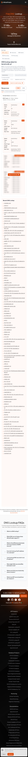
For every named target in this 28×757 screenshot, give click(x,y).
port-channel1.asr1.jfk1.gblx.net (11, 346)
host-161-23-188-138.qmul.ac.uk (12, 428)
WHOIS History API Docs (14, 714)
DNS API (14, 624)
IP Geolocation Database (14, 663)
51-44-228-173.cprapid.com (11, 353)
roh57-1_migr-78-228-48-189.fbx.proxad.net (14, 213)
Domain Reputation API (14, 622)
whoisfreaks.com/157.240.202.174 (12, 233)
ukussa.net (6, 361)
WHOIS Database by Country (14, 684)
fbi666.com (7, 334)
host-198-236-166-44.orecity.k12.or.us (13, 394)
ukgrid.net (6, 374)
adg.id (5, 278)
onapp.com (7, 379)
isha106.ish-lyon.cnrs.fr (9, 259)
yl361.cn (6, 363)
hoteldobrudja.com (8, 304)
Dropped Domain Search (14, 679)
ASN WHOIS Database (14, 671)
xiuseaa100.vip (7, 424)
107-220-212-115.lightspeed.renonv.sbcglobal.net (14, 298)
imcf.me (6, 414)
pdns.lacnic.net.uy (8, 210)
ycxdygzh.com (7, 453)
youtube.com (5, 79)
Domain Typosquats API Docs (14, 724)
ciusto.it (6, 205)
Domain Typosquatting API (14, 645)
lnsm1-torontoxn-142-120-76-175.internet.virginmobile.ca (14, 448)
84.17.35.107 (7, 381)
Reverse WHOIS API (14, 619)
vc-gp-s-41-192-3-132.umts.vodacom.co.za (14, 407)
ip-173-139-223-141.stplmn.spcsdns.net (14, 426)
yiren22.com (7, 221)
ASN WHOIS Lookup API (14, 642)
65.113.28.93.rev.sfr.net (9, 273)
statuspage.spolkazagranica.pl (11, 218)
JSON (23, 88)
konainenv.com (7, 401)
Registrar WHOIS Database (14, 686)
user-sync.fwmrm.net (9, 390)
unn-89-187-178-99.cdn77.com (11, 417)
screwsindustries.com (9, 318)
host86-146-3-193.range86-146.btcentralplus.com (14, 227)
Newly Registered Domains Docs (14, 743)
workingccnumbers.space (10, 399)
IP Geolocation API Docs (14, 735)
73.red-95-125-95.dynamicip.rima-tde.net (14, 293)
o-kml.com (6, 368)
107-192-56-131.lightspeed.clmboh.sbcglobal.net (14, 371)
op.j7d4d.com (7, 315)
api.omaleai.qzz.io (8, 256)
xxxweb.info (7, 440)
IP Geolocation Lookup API (14, 635)
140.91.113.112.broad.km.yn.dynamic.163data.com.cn (14, 288)
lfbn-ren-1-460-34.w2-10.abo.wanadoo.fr (14, 224)
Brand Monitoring (14, 699)
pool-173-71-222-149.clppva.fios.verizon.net (14, 236)
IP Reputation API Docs (14, 732)
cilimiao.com (7, 332)
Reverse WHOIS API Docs (14, 717)
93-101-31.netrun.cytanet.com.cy (12, 410)
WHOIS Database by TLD (14, 689)
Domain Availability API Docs (14, 722)
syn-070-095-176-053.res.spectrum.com (14, 301)
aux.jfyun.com (7, 322)
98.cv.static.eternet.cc (9, 271)
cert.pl (5, 243)
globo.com (6, 311)
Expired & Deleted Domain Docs (14, 745)
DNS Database (14, 658)
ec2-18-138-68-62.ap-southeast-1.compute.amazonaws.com (14, 356)
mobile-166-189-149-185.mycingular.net (14, 230)
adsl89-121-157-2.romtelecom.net (12, 241)
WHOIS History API (14, 616)
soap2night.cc (7, 392)
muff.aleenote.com (8, 246)
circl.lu (5, 320)
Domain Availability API (14, 629)
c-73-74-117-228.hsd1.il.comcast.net (13, 431)
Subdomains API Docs (14, 730)
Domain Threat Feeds (14, 681)
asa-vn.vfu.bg (7, 451)
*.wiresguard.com (8, 445)
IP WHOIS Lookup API (14, 640)
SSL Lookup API (14, 632)
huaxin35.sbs (7, 343)
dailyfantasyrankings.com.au (11, 442)
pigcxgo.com (7, 376)
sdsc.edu (6, 239)
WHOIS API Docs (14, 709)
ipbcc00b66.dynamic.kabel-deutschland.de (14, 268)
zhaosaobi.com (7, 295)
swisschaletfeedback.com (10, 216)
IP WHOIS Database (14, 668)
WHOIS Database (14, 655)
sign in (2, 91)
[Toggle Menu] (25, 2)
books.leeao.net (8, 397)
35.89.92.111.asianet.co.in (10, 265)
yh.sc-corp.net (7, 350)
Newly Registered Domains (14, 673)
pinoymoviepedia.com (9, 341)
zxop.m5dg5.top (8, 384)
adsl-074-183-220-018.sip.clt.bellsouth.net (14, 262)
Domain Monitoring (14, 696)
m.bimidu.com (7, 203)
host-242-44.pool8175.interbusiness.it (13, 435)
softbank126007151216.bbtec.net (12, 250)
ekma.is (6, 419)
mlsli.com (6, 280)
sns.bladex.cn (7, 313)
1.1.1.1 (11, 79)
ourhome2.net (7, 366)
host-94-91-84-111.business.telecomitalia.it (14, 386)
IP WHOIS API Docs (14, 737)
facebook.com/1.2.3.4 (20, 79)
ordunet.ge (7, 308)
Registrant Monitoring (14, 701)
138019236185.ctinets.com (10, 208)
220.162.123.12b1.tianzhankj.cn (11, 348)
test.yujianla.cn (8, 329)
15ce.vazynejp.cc (8, 325)
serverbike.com (8, 282)
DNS (18, 88)
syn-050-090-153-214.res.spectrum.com (14, 339)
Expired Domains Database (14, 676)
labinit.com (6, 438)
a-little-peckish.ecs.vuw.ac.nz (11, 291)
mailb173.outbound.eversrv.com (11, 285)
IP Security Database (14, 666)
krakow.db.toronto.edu (9, 306)
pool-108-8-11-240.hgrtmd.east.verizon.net (14, 253)
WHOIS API (14, 614)
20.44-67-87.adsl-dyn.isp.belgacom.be (14, 433)
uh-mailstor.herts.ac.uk (9, 327)
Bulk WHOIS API (14, 648)
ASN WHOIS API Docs (14, 740)
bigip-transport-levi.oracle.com (11, 248)
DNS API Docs (14, 719)
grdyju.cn (6, 404)
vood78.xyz (7, 359)
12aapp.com (7, 412)
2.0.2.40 (6, 336)
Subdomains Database (14, 660)
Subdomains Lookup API (14, 627)
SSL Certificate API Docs (14, 727)
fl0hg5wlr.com (7, 275)
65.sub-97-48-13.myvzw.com (11, 421)
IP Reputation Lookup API (14, 637)
